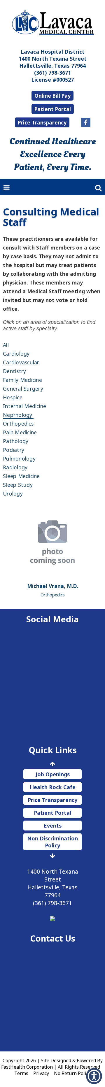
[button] (94, 1076)
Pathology (15, 441)
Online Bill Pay (52, 95)
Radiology (15, 467)
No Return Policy (72, 1073)
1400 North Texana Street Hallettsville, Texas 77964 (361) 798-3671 (52, 887)
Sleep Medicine (21, 476)
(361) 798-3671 (52, 72)
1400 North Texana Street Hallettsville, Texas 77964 (53, 62)
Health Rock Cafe (53, 787)
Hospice (12, 397)
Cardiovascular (21, 362)
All (6, 344)
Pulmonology (19, 458)
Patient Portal (52, 109)
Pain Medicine (20, 432)
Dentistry (14, 371)
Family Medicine (22, 379)
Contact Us (52, 938)
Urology (13, 493)
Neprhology (17, 414)
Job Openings (53, 774)
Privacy (41, 1073)
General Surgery (23, 388)
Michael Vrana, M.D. (52, 585)
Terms (21, 1073)
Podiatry (13, 449)
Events (53, 825)
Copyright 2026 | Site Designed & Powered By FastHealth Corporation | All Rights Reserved (52, 1063)
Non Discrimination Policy (52, 842)
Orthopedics (18, 423)
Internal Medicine (24, 406)
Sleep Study (18, 484)
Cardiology (16, 353)
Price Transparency (42, 122)
